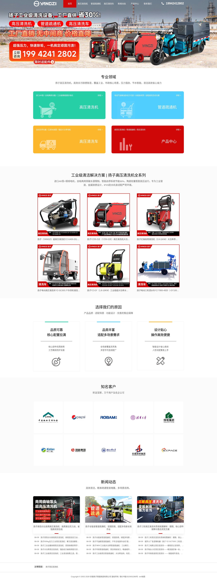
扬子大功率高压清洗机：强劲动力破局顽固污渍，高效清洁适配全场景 (60, 549)
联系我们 (148, 4)
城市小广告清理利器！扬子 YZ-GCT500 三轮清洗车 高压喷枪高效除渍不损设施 (164, 541)
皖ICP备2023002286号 (129, 577)
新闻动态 (122, 4)
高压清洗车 (109, 4)
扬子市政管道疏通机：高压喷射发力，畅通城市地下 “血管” (112, 549)
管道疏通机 (96, 4)
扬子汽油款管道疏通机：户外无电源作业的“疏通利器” (112, 541)
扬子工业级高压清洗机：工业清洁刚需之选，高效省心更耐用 (60, 553)
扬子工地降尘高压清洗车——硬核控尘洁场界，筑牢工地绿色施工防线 (164, 545)
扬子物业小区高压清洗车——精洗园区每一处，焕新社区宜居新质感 (164, 549)
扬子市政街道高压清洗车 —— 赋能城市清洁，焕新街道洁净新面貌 (164, 553)
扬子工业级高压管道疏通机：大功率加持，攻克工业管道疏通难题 (112, 553)
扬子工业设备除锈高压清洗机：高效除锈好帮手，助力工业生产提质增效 (60, 545)
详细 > (100, 95)
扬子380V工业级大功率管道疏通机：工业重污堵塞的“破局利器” (112, 545)
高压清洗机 (83, 4)
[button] (107, 66)
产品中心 (135, 4)
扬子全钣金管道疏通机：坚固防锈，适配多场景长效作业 (112, 537)
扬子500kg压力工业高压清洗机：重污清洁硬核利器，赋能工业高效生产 (60, 541)
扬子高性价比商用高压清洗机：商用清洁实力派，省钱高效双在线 (60, 537)
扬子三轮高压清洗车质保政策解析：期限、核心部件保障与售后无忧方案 (164, 537)
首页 (70, 4)
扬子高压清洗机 (52, 567)
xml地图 (142, 577)
